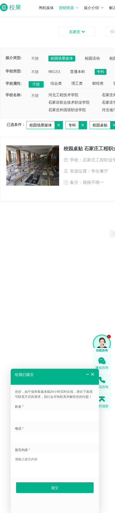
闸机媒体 (46, 8)
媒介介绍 (91, 8)
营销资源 (66, 8)
